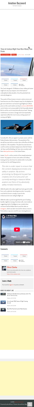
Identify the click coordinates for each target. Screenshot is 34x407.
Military (14, 55)
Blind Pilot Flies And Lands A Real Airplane (17, 309)
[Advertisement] (17, 27)
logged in (11, 285)
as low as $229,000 (27, 106)
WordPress (10, 404)
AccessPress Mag (22, 404)
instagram (3, 209)
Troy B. (6, 155)
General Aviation (5, 55)
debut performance (8, 151)
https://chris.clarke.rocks (13, 274)
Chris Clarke (21, 54)
